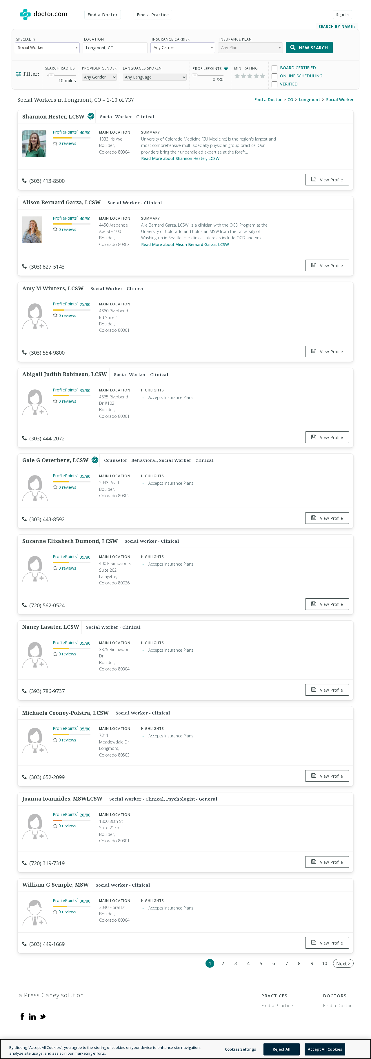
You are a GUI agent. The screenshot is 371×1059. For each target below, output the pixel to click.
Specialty (26, 39)
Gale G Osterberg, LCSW (56, 460)
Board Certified (297, 67)
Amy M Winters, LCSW (52, 288)
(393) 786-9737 (47, 691)
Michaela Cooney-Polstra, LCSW (65, 712)
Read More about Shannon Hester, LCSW (180, 158)
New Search (313, 47)
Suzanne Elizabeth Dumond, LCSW (70, 540)
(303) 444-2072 (47, 438)
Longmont (309, 99)
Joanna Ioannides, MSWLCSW (62, 798)
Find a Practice (153, 14)
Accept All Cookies (325, 1049)
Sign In (342, 14)
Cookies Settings (240, 1049)
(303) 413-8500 (47, 180)
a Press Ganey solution (51, 995)
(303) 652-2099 (47, 777)
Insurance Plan (235, 39)
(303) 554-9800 (47, 352)
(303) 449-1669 (47, 943)
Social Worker (340, 99)
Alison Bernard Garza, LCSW (61, 202)
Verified (288, 84)
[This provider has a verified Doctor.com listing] (90, 116)
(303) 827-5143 (47, 266)
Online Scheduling (300, 76)
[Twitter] (42, 1016)
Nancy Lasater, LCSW (50, 626)
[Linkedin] (32, 1016)
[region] (185, 1049)
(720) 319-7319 (47, 863)
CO (290, 99)
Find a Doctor (103, 14)
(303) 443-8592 (47, 519)
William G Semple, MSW (55, 884)
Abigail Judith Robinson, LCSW (64, 374)
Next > (343, 963)
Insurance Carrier (171, 39)
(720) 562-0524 (47, 605)
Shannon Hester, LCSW (54, 116)
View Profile (331, 180)
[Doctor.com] (43, 14)
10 (324, 963)
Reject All (281, 1049)
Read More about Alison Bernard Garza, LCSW (185, 244)
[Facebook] (22, 1016)
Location (94, 39)
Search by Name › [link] (337, 26)
